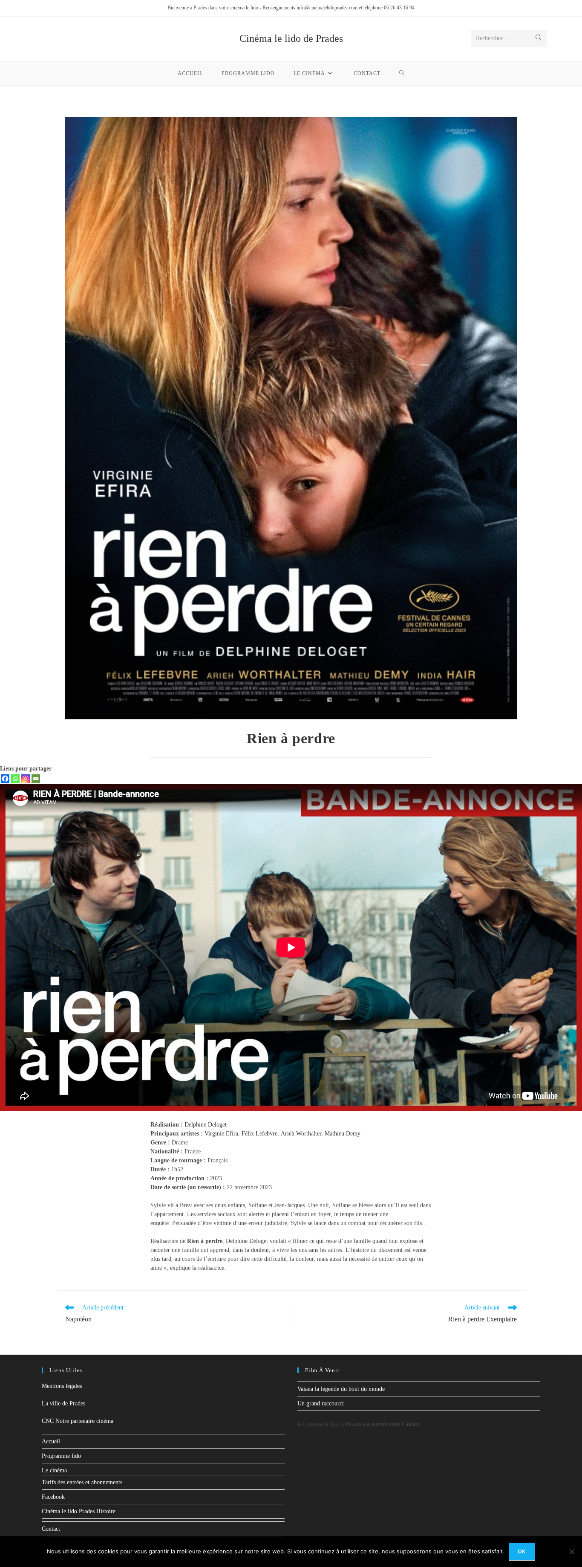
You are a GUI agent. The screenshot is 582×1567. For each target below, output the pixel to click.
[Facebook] (5, 778)
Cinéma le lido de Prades (291, 38)
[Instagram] (25, 778)
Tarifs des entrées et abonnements (82, 1482)
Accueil (51, 1441)
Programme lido (61, 1456)
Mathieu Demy (342, 1133)
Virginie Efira (221, 1133)
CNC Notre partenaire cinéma (77, 1421)
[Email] (36, 778)
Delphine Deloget (205, 1124)
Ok (522, 1551)
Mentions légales (62, 1386)
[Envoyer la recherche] (538, 38)
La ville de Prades (63, 1403)
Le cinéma (54, 1470)
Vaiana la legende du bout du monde (341, 1389)
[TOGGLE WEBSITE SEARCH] (402, 73)
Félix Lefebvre (259, 1133)
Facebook (53, 1497)
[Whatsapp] (15, 778)
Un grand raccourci (320, 1403)
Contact (51, 1529)
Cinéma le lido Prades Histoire (78, 1511)
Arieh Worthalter (301, 1133)
